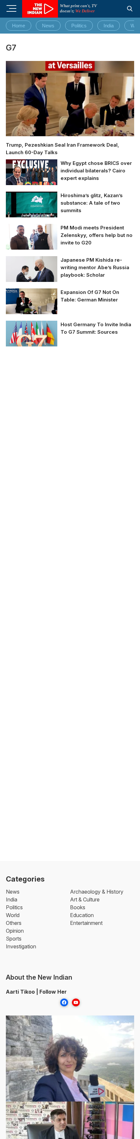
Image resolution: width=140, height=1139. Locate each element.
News (48, 25)
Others (13, 923)
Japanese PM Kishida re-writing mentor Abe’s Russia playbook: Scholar (95, 267)
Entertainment (86, 923)
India (109, 25)
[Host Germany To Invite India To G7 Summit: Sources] (31, 335)
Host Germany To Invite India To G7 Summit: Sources (96, 328)
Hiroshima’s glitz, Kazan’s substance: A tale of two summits (92, 202)
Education (82, 915)
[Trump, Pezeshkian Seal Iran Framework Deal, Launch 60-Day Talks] (70, 98)
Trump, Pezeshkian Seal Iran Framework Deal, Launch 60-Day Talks (62, 148)
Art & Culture (85, 899)
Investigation (21, 946)
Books (77, 907)
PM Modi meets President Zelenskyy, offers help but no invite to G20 (97, 235)
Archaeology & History (96, 891)
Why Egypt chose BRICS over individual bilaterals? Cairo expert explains (96, 170)
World (13, 915)
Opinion (15, 930)
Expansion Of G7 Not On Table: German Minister (90, 296)
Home (18, 25)
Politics (79, 25)
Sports (13, 938)
